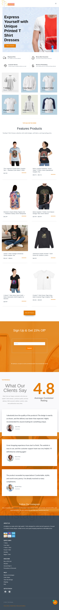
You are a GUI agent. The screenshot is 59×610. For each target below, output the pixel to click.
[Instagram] (9, 591)
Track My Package (8, 579)
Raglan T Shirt (7, 554)
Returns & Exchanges (9, 575)
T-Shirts (6, 543)
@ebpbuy (16, 507)
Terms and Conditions (21, 605)
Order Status (7, 577)
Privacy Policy (6, 605)
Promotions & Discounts (10, 568)
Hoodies (6, 552)
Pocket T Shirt (7, 549)
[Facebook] (5, 591)
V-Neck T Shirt (7, 547)
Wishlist (6, 563)
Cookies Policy (13, 605)
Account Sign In (8, 566)
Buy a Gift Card (7, 561)
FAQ (5, 584)
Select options (15, 178)
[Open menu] (55, 3)
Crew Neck (6, 545)
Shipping (6, 582)
